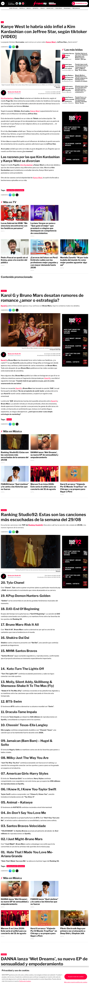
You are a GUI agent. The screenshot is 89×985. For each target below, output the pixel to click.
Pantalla (22, 8)
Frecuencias (76, 8)
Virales (42, 8)
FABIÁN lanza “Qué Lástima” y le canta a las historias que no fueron (15, 486)
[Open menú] (3, 3)
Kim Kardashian (7, 98)
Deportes (35, 8)
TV (2, 22)
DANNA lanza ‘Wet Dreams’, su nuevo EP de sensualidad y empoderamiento (44, 455)
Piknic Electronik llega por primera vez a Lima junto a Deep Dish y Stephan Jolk (72, 931)
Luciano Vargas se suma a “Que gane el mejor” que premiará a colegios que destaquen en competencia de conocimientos (43, 228)
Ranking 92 (21, 866)
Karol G (4, 360)
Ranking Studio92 (12, 866)
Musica (29, 8)
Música (4, 291)
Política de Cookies (25, 981)
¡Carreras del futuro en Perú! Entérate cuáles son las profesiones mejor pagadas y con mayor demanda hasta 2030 (44, 262)
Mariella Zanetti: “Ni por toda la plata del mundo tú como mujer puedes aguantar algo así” (74, 261)
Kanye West (51, 42)
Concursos (58, 8)
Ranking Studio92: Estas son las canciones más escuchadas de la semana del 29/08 (15, 456)
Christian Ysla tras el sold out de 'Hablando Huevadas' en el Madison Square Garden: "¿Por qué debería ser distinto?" (81, 57)
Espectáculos (13, 8)
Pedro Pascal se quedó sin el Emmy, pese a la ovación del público (14, 260)
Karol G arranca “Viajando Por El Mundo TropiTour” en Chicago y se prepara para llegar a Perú (73, 488)
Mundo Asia (49, 8)
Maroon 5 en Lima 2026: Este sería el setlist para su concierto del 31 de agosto (43, 486)
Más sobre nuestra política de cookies (75, 982)
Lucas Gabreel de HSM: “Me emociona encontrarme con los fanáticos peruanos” (14, 225)
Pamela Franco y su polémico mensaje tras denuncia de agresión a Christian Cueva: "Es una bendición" (81, 100)
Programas (67, 8)
